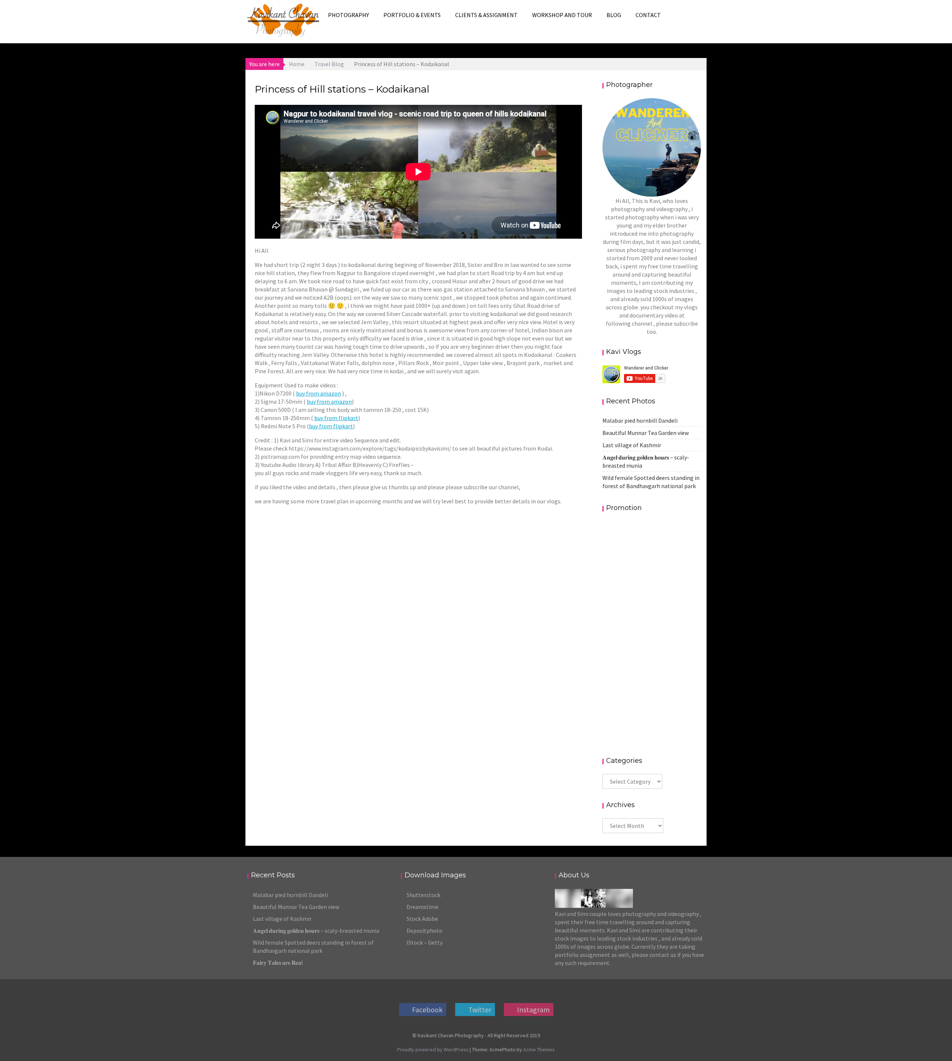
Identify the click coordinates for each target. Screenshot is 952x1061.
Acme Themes (539, 1049)
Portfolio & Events (412, 15)
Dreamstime (422, 906)
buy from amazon (318, 393)
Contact (648, 15)
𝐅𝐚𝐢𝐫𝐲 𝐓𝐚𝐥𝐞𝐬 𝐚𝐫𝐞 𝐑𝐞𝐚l (278, 962)
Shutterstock (423, 895)
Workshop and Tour (562, 15)
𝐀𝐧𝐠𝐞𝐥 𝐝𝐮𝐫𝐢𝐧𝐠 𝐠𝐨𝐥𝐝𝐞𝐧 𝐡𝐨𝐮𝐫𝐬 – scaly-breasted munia (316, 930)
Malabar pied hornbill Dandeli (640, 420)
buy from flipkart (336, 418)
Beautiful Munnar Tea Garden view (645, 432)
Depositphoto (424, 930)
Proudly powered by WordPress (433, 1049)
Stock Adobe (422, 918)
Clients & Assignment (486, 15)
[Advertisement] (651, 633)
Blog (614, 15)
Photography (348, 15)
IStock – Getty (424, 942)
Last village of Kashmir (631, 445)
